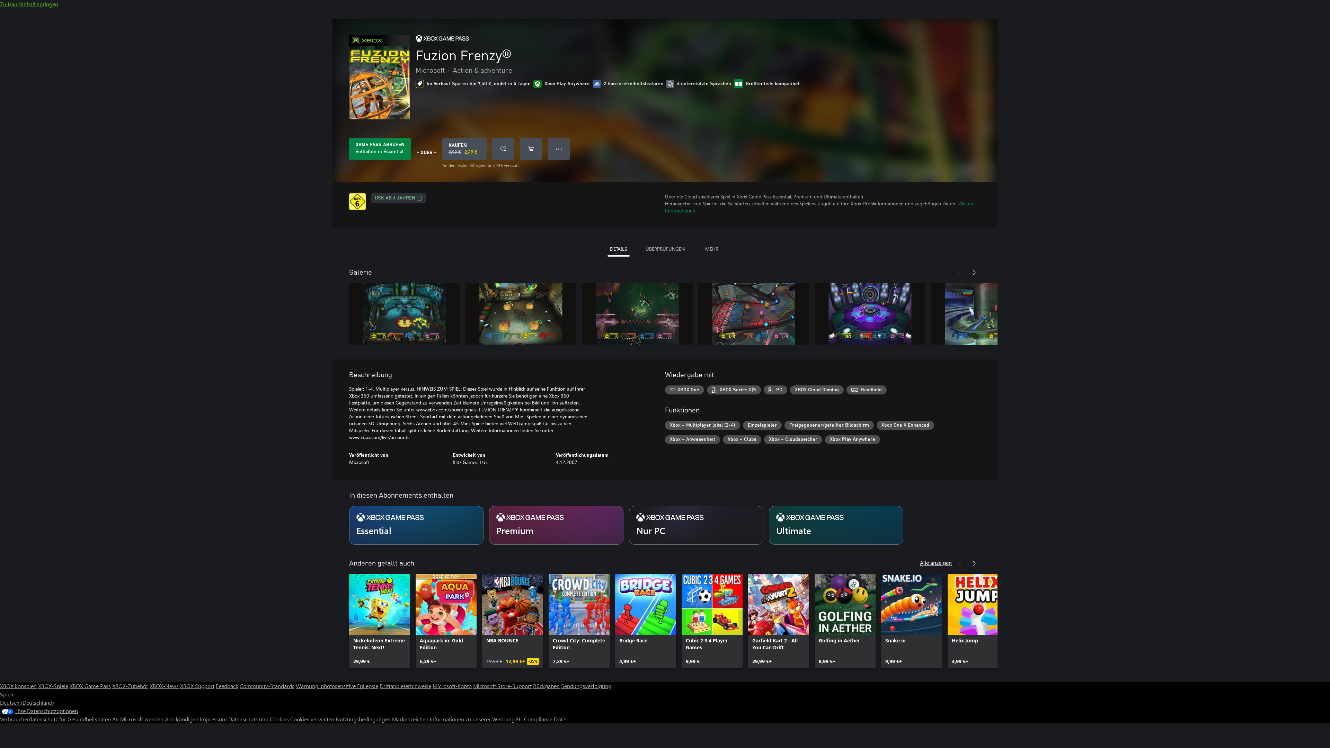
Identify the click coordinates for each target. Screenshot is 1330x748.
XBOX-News (164, 685)
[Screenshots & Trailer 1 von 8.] (404, 314)
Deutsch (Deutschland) (27, 702)
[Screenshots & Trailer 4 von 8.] (753, 314)
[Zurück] (960, 272)
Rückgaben (546, 685)
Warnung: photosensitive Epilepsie (337, 685)
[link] (379, 621)
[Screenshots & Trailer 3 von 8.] (637, 314)
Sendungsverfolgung (586, 685)
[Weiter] (974, 272)
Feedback (227, 685)
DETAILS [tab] (618, 249)
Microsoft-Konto (452, 685)
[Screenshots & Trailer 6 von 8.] (986, 314)
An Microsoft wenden (137, 719)
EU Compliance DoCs (541, 719)
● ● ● (559, 149)
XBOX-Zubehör (130, 685)
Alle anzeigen (936, 562)
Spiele (7, 694)
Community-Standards (267, 685)
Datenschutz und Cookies (258, 719)
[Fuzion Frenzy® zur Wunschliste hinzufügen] (503, 149)
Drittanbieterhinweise (405, 685)
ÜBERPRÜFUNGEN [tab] (665, 249)
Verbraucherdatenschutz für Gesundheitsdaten (55, 719)
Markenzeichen (410, 719)
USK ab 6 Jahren (395, 198)
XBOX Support (197, 685)
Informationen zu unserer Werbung (472, 719)
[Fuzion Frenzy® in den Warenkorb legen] (531, 149)
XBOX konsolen (18, 685)
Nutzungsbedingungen (363, 719)
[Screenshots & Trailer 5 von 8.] (870, 314)
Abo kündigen (181, 719)
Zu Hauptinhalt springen (29, 4)
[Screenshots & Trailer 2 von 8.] (521, 314)
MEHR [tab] (711, 249)
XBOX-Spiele (53, 685)
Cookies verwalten (312, 719)
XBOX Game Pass (90, 685)
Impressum (214, 719)
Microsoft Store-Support (502, 685)
